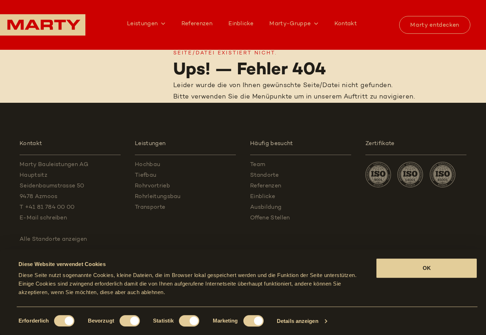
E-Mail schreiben (43, 218)
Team (257, 165)
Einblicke (240, 24)
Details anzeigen (297, 321)
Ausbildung (265, 207)
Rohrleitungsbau (158, 197)
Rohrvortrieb (152, 186)
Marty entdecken (434, 25)
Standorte (264, 175)
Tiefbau (145, 175)
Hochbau (147, 165)
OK (427, 268)
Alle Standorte (53, 239)
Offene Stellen (270, 218)
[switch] (130, 320)
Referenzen (196, 24)
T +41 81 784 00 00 (47, 207)
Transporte (150, 207)
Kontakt (345, 24)
